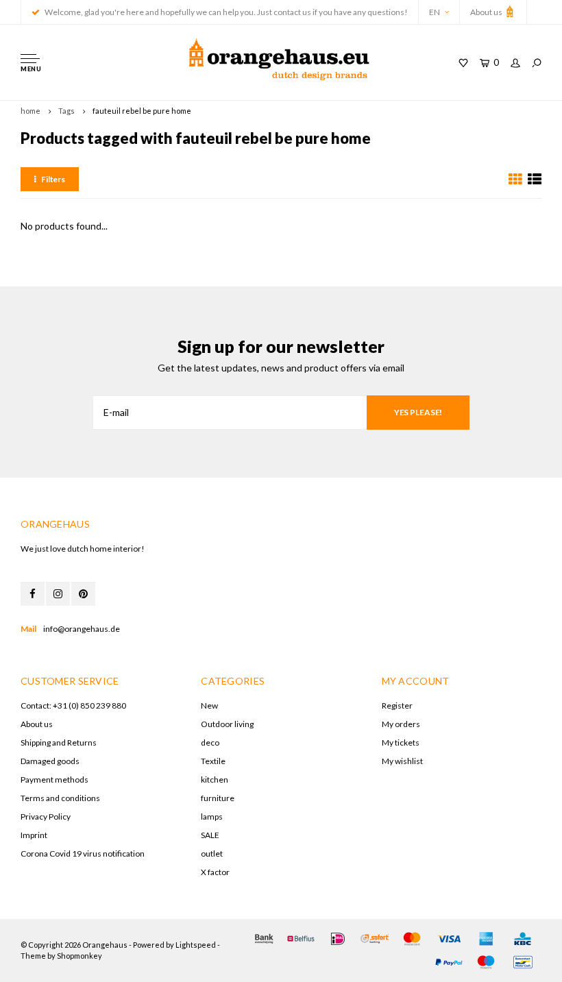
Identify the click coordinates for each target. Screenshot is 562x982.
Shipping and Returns (59, 742)
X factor (215, 872)
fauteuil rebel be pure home (142, 110)
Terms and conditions (60, 798)
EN (434, 12)
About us (487, 12)
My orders (401, 724)
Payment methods (54, 779)
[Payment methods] (263, 938)
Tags (66, 110)
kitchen (214, 779)
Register (397, 705)
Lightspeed (195, 944)
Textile (213, 761)
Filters (53, 179)
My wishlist (402, 761)
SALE (210, 835)
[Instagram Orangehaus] (58, 594)
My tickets (400, 742)
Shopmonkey (79, 955)
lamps (212, 816)
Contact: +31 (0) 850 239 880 (73, 705)
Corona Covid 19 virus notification (83, 853)
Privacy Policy (46, 816)
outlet (212, 853)
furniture (217, 798)
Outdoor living (227, 724)
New (209, 705)
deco (210, 742)
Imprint (34, 835)
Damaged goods (50, 761)
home (30, 110)
